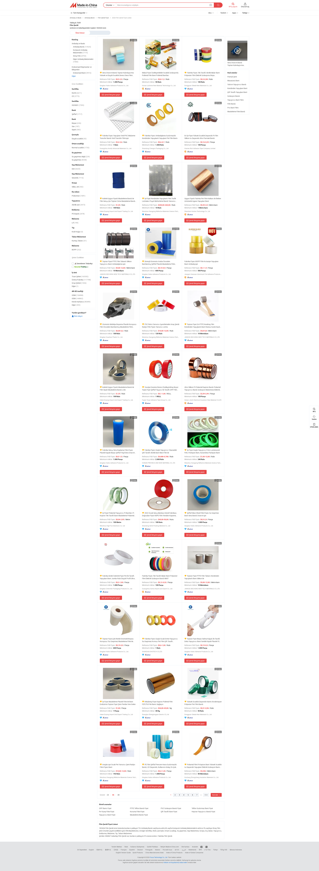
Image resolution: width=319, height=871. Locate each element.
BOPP (76, 249)
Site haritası (185, 847)
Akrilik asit (78, 205)
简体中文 (99, 850)
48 (119, 795)
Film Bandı (231, 104)
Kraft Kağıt (77, 231)
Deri (76, 169)
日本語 (116, 850)
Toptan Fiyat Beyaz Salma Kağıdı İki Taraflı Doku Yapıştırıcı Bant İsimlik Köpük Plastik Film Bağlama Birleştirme (202, 640)
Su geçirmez (79, 160)
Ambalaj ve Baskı (78, 43)
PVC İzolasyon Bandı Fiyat (171, 808)
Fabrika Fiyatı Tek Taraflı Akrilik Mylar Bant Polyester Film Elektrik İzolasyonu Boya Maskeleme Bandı (202, 74)
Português (148, 850)
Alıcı (210, 13)
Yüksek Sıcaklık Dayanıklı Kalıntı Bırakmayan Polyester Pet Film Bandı (203, 702)
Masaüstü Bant (233, 80)
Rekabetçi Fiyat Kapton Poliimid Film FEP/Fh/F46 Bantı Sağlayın (157, 702)
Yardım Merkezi (117, 847)
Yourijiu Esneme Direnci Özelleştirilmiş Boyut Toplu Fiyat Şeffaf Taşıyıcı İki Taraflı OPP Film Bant (160, 388)
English (91, 850)
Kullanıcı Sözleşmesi (137, 847)
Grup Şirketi (79, 283)
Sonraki (215, 795)
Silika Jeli (77, 187)
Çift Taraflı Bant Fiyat (169, 811)
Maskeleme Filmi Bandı (236, 111)
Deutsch (140, 850)
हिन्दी (200, 850)
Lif (75, 222)
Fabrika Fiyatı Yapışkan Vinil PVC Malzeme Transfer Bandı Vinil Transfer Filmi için (117, 136)
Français (124, 850)
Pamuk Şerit (232, 76)
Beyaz (76, 123)
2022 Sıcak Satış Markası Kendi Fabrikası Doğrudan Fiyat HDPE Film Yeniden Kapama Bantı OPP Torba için (159, 514)
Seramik (78, 178)
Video (134, 40)
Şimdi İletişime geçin (112, 94)
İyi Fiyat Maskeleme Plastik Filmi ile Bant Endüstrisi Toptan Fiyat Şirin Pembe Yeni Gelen (118, 702)
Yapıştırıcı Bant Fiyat (107, 815)
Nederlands (192, 850)
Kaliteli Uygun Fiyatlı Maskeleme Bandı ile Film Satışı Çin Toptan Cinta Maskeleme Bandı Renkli (117, 199)
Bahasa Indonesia (236, 850)
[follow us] (206, 847)
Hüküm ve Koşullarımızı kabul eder (175, 862)
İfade (126, 847)
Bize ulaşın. (78, 316)
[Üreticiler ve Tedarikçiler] (83, 5)
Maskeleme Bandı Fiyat (139, 815)
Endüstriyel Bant (82, 73)
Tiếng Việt (223, 850)
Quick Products (138, 853)
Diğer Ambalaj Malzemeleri (83, 60)
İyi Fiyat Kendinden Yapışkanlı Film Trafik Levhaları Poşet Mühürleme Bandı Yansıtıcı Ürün (159, 199)
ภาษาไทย (207, 850)
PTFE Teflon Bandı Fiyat (139, 808)
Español (132, 850)
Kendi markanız (81, 301)
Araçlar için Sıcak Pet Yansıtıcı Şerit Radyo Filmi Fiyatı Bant (117, 765)
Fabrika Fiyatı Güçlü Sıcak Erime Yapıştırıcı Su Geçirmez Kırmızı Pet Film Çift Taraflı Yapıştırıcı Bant (160, 640)
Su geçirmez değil (81, 156)
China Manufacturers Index (154, 853)
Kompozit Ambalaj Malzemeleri (80, 51)
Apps (234, 13)
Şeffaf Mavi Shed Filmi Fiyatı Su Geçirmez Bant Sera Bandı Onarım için (201, 514)
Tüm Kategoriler (79, 13)
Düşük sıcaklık (79, 138)
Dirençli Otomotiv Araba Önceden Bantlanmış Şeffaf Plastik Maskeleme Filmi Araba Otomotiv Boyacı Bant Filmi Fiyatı (158, 262)
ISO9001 (78, 105)
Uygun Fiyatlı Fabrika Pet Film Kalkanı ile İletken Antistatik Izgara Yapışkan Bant (202, 199)
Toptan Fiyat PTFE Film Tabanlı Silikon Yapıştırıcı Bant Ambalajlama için (116, 262)
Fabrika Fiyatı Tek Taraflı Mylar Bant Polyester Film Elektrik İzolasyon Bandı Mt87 (159, 577)
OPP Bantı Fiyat (105, 808)
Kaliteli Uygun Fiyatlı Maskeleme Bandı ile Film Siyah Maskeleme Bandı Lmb (117, 388)
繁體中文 (108, 850)
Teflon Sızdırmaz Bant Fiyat (202, 808)
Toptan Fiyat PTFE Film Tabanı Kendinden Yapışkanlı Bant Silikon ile (201, 577)
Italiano (157, 850)
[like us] (201, 847)
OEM (77, 298)
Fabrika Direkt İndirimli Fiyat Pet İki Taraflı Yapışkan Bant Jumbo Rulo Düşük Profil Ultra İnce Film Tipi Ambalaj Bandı (117, 577)
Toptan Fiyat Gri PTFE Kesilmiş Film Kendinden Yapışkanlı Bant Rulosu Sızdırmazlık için (202, 325)
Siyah (76, 129)
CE (76, 96)
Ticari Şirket (80, 276)
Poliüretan (78, 196)
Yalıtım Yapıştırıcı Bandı (236, 84)
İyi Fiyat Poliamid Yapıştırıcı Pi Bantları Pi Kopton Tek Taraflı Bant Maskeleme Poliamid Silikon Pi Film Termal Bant (117, 514)
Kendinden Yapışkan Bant (237, 88)
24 (108, 795)
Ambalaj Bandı (82, 47)
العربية (184, 850)
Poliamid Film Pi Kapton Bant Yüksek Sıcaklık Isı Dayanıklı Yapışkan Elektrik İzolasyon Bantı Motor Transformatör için (203, 765)
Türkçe (215, 850)
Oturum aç (245, 6)
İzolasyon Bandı (233, 96)
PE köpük (78, 214)
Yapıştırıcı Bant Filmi (235, 100)
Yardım (223, 13)
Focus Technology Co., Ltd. (159, 857)
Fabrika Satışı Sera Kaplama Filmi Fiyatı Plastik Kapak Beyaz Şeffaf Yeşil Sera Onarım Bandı (117, 451)
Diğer (74, 76)
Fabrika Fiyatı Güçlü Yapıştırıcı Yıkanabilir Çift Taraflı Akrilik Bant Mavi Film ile (159, 451)
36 (113, 795)
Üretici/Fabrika (81, 280)
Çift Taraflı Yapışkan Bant (237, 92)
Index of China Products (174, 853)
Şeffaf (77, 114)
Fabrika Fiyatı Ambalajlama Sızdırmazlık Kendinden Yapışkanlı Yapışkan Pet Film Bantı (160, 136)
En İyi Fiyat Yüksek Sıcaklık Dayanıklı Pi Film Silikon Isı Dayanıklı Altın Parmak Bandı (201, 136)
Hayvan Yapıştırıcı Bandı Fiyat (203, 811)
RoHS (77, 93)
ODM (77, 295)
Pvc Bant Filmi (232, 107)
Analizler (195, 847)
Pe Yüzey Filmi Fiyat (106, 811)
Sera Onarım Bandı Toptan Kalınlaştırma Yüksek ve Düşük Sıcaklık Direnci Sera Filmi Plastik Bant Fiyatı (117, 74)
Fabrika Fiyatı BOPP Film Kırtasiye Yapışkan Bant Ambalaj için (201, 262)
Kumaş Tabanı (79, 240)
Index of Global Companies (194, 853)
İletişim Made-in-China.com (169, 847)
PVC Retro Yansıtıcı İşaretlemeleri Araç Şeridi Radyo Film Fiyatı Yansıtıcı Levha (160, 325)
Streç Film (79, 56)
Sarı (76, 126)
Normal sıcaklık (80, 147)
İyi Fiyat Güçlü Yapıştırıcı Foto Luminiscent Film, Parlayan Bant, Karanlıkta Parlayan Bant (202, 451)
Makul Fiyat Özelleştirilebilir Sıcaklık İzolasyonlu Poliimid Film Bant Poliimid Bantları (160, 74)
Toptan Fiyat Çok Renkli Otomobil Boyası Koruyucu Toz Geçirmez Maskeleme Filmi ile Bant (117, 640)
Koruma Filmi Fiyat (137, 811)
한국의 (177, 850)
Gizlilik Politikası (152, 847)
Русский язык (167, 850)
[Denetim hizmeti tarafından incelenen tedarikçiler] (83, 264)
